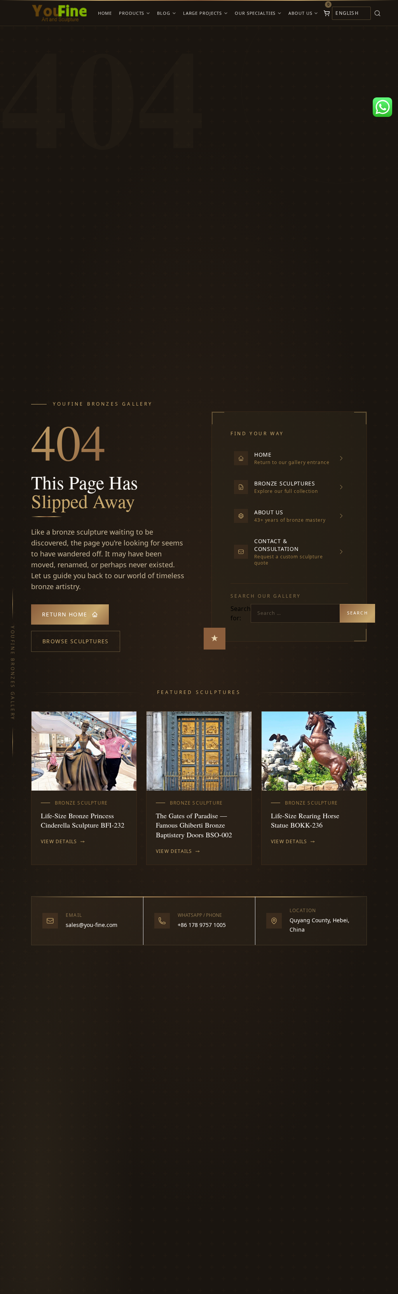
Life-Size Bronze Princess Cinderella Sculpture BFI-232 (82, 820)
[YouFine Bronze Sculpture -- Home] (59, 13)
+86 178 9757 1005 (202, 925)
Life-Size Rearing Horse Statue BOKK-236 (305, 820)
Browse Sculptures (75, 641)
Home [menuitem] (105, 13)
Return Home (64, 614)
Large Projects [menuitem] (202, 13)
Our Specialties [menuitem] (255, 13)
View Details (59, 842)
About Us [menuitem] (300, 13)
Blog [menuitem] (163, 13)
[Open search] (389, 13)
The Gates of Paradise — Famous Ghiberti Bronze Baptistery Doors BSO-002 (194, 825)
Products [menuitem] (131, 13)
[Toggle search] (377, 13)
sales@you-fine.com (91, 925)
